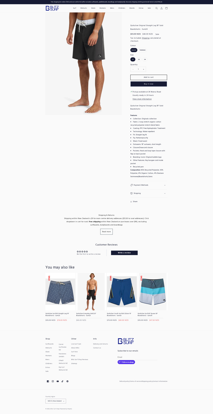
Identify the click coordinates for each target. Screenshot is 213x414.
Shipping (145, 38)
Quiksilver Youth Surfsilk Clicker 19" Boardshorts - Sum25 (119, 315)
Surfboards (49, 344)
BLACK (134, 50)
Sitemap (74, 363)
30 (133, 59)
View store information (142, 99)
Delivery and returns (100, 344)
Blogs (73, 355)
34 (145, 59)
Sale (46, 371)
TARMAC (143, 50)
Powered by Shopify (66, 409)
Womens (48, 355)
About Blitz (75, 348)
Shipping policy (147, 381)
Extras (47, 367)
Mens (47, 359)
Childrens (48, 363)
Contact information (160, 381)
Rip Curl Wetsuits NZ (63, 368)
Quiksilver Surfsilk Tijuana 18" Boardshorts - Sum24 (148, 315)
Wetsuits (48, 348)
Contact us (97, 348)
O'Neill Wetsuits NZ (63, 362)
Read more (106, 231)
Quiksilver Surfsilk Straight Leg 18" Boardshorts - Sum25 (57, 315)
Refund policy (125, 381)
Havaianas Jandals (62, 355)
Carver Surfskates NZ (62, 347)
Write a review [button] (124, 252)
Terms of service (136, 381)
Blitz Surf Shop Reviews (79, 359)
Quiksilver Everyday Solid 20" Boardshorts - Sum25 (86, 315)
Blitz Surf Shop (55, 409)
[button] (156, 8)
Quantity (133, 64)
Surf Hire (74, 352)
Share (135, 201)
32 (139, 59)
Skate (47, 352)
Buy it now (148, 84)
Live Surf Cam (76, 344)
